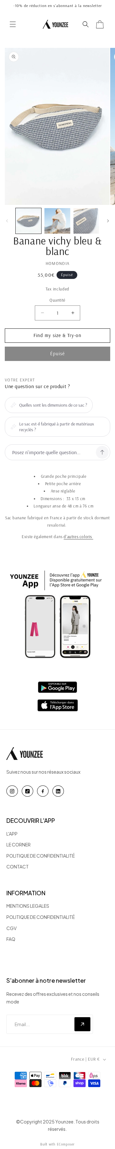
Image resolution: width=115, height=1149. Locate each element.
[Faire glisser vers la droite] (108, 220)
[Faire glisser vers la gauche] (7, 220)
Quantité (57, 300)
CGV (11, 928)
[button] (13, 24)
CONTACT (17, 866)
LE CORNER (18, 844)
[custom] (12, 791)
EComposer (66, 1144)
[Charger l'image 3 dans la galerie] (86, 221)
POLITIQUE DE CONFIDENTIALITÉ (40, 856)
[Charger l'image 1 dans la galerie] (28, 221)
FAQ (10, 939)
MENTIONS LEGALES (27, 906)
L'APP (12, 834)
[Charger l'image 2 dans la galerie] (57, 221)
